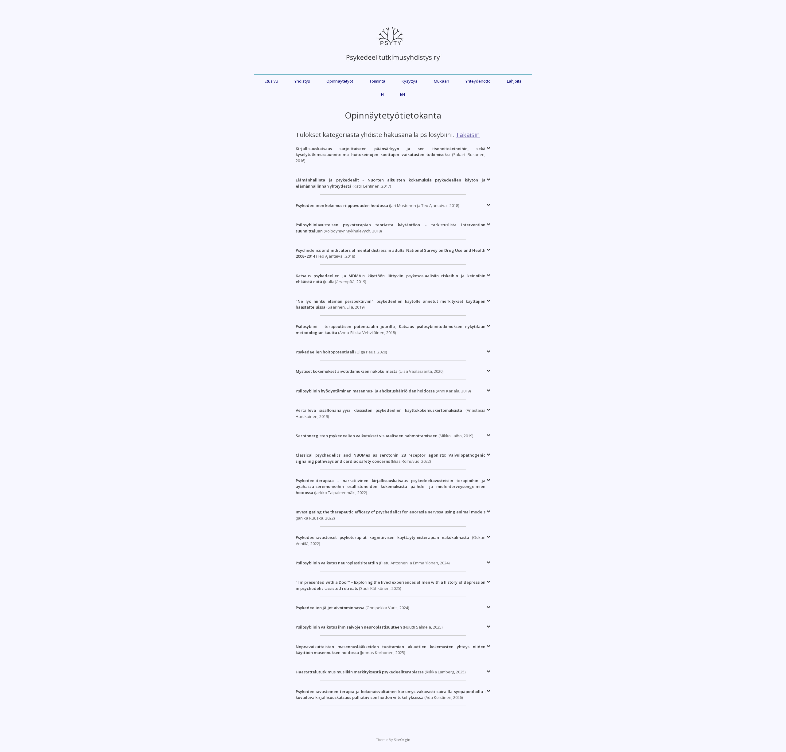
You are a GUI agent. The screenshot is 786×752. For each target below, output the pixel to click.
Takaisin (468, 134)
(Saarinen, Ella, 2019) (390, 304)
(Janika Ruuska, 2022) (390, 515)
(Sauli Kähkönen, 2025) (390, 585)
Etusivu (271, 81)
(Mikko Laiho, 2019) (384, 435)
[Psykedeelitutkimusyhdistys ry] (393, 64)
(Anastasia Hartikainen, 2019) (390, 413)
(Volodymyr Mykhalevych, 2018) (390, 228)
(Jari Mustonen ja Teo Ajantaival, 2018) (377, 205)
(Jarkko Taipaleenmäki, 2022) (390, 486)
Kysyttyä (410, 81)
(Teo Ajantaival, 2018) (390, 253)
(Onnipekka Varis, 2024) (352, 607)
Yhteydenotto (478, 81)
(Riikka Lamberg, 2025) (380, 672)
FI (382, 94)
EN (402, 94)
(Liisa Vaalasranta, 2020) (369, 371)
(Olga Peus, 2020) (341, 352)
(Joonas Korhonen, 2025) (390, 650)
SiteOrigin (402, 739)
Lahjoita (514, 81)
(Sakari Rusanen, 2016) (390, 154)
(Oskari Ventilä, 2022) (390, 540)
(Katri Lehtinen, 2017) (390, 183)
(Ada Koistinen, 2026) (390, 694)
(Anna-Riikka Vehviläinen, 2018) (390, 329)
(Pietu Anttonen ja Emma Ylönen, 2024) (372, 563)
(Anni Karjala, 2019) (383, 391)
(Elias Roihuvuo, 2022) (390, 458)
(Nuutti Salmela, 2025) (369, 627)
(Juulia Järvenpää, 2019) (390, 279)
